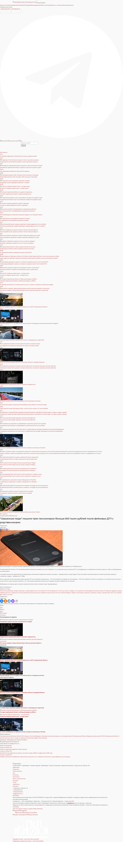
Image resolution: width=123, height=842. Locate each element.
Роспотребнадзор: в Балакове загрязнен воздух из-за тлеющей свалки (51, 736)
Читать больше (42, 738)
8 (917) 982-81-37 (14, 741)
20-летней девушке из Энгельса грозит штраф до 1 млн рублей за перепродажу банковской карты (74, 591)
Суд (14, 773)
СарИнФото (16, 784)
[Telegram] (61, 76)
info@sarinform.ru (14, 743)
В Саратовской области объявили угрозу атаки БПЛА (88, 736)
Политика (16, 775)
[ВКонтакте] (1, 529)
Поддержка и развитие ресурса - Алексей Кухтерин (28, 841)
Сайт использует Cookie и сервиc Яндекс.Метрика (28, 808)
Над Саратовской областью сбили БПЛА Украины (15, 736)
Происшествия (17, 771)
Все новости (3, 152)
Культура (15, 780)
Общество (14, 515)
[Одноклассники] (13, 141)
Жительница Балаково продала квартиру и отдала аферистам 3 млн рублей (22, 591)
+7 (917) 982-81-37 (15, 9)
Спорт (14, 782)
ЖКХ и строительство (19, 778)
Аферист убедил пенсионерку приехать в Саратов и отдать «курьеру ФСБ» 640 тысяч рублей (94, 592)
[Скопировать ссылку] (9, 529)
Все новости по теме (6, 594)
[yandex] (20, 814)
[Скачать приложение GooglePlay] (16, 11)
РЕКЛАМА (16, 795)
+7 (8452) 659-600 (5, 9)
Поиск (23, 145)
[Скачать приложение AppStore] (5, 11)
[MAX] (7, 529)
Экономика (16, 776)
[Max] (20, 141)
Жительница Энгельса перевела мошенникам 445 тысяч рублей (46, 592)
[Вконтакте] (4, 141)
